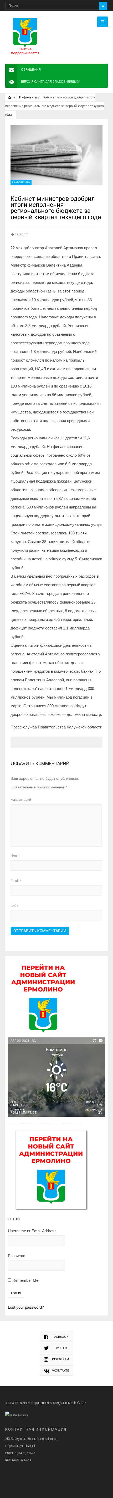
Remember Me (24, 1280)
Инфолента (28, 97)
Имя (15, 856)
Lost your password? (26, 1307)
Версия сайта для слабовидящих (50, 82)
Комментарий (21, 799)
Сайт (14, 906)
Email (16, 881)
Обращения (31, 69)
